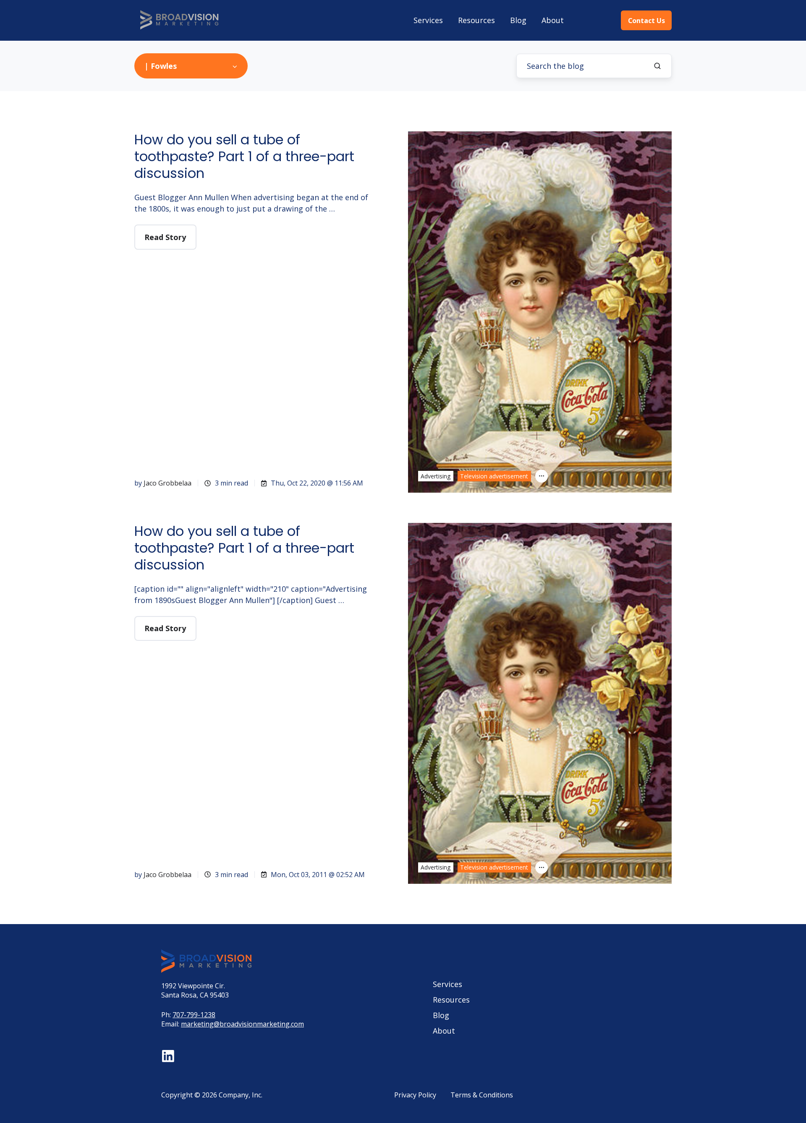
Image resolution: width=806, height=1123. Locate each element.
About (553, 20)
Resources (476, 20)
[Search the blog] (657, 66)
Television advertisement (494, 476)
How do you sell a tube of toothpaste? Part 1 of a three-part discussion (244, 156)
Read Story (165, 237)
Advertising (435, 476)
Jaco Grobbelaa (167, 483)
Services (428, 20)
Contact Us (646, 20)
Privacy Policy (415, 1094)
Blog (518, 20)
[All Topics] (541, 476)
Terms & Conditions (481, 1094)
